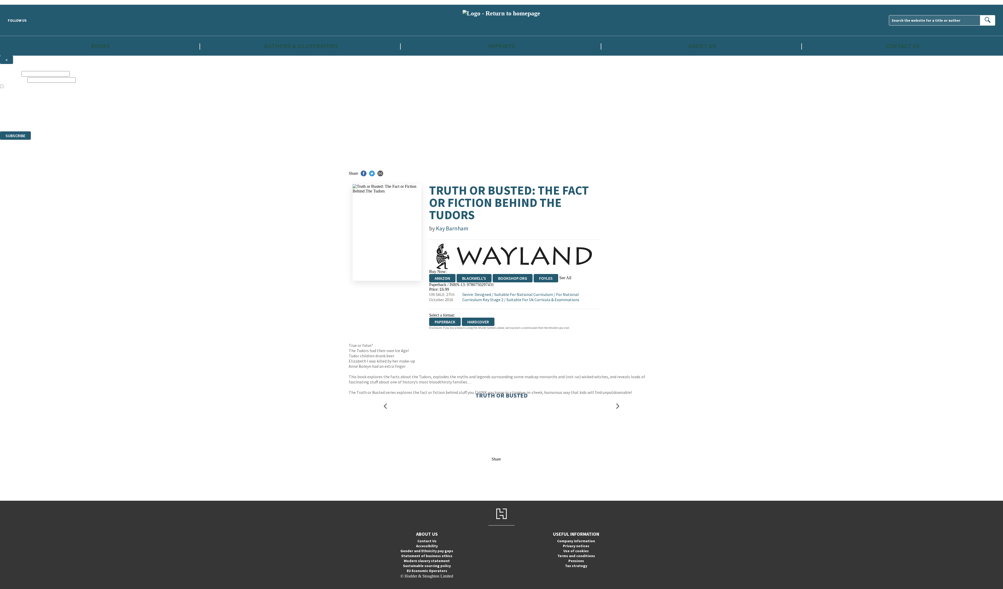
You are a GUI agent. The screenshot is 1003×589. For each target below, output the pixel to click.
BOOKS (100, 46)
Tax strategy (576, 565)
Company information (576, 541)
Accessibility (427, 546)
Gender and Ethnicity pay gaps (426, 551)
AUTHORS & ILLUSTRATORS (301, 46)
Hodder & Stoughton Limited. (60, 110)
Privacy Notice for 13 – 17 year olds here (544, 91)
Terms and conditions (576, 555)
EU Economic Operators (427, 570)
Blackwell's (474, 278)
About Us (702, 46)
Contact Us (903, 46)
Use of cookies (576, 551)
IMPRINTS (501, 46)
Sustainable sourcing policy (427, 565)
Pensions (576, 560)
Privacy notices (576, 546)
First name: (10, 73)
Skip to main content (17, 2)
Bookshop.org (512, 278)
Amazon (442, 278)
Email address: (13, 80)
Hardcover (478, 321)
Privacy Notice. (103, 119)
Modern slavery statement (427, 560)
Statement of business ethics (426, 555)
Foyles (546, 278)
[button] (385, 406)
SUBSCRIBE (15, 135)
